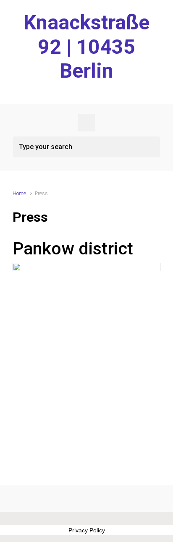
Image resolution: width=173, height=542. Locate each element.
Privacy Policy (86, 530)
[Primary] (86, 122)
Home (19, 193)
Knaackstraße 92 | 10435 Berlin (86, 46)
